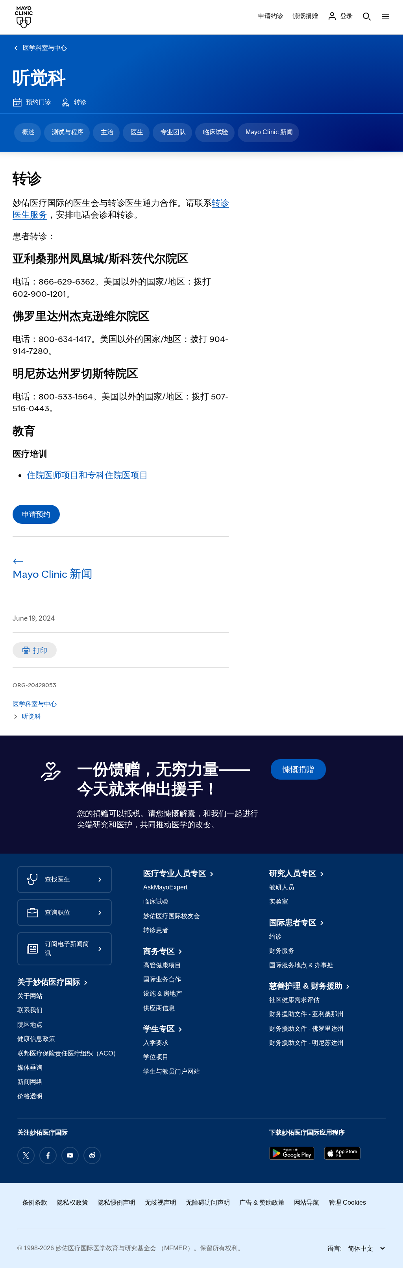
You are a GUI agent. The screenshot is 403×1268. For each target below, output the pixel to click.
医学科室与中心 (45, 47)
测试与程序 (67, 132)
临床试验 (215, 132)
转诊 (80, 102)
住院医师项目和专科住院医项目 (87, 474)
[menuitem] (28, 132)
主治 (107, 132)
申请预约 (36, 514)
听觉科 (39, 78)
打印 (40, 650)
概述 (28, 132)
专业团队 (173, 132)
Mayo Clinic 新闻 (269, 132)
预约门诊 (38, 102)
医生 (137, 132)
